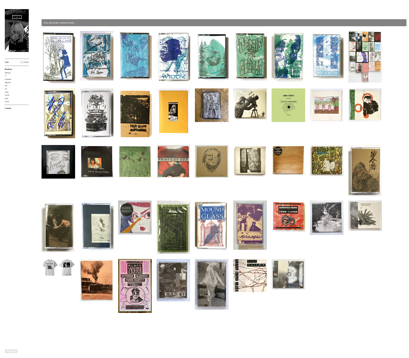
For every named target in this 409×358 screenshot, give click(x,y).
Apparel (8, 82)
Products (8, 69)
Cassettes (8, 79)
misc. (7, 98)
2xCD (7, 95)
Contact (8, 108)
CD (6, 86)
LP (6, 89)
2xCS (7, 101)
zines (6, 92)
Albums (8, 73)
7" (5, 76)
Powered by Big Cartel (11, 351)
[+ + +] (17, 31)
